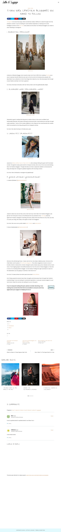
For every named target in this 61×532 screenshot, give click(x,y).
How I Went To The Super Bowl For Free (44, 351)
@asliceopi (24, 32)
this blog (48, 75)
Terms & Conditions (40, 530)
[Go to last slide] (3, 379)
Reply (52, 416)
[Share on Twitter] (12, 19)
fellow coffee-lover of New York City (21, 163)
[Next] (58, 379)
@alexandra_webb (33, 89)
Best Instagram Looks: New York (45, 340)
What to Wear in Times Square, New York (17, 351)
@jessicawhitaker (21, 180)
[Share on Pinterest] (16, 19)
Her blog (43, 215)
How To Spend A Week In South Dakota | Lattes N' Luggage (26, 410)
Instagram (9, 21)
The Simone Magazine (26, 263)
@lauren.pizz (26, 133)
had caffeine (36, 274)
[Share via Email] (24, 19)
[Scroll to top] (57, 529)
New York (30, 8)
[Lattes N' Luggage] (10, 2)
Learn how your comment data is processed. (37, 475)
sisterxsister (38, 223)
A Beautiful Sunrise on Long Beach (50, 389)
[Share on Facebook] (9, 19)
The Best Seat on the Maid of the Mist (10, 389)
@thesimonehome (22, 227)
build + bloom (29, 223)
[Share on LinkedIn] (20, 19)
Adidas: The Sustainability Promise (30, 389)
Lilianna (13, 430)
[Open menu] (58, 2)
